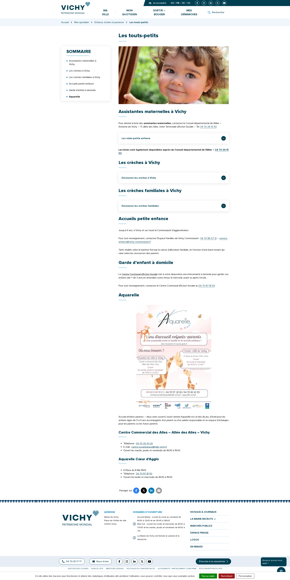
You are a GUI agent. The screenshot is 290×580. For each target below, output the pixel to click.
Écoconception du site (210, 568)
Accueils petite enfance (81, 83)
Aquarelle (74, 96)
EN (172, 3)
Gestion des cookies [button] (78, 568)
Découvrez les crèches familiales (140, 205)
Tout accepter (208, 576)
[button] (281, 571)
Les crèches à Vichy (79, 70)
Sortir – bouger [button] (159, 12)
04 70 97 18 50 (207, 285)
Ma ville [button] (105, 12)
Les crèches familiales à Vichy (84, 77)
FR (177, 3)
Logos (194, 539)
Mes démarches (189, 12)
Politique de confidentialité (141, 568)
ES (188, 3)
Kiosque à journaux (203, 512)
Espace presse (199, 532)
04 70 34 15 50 (208, 126)
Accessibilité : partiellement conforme (177, 568)
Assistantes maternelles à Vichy (82, 62)
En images (196, 546)
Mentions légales (115, 568)
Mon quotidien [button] (129, 12)
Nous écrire (102, 561)
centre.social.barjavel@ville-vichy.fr (149, 446)
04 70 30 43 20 (144, 443)
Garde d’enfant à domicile (82, 90)
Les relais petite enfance (136, 138)
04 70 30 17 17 (74, 561)
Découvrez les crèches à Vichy (139, 177)
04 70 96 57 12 (208, 238)
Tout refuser (226, 576)
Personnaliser (245, 576)
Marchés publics (201, 525)
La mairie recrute (203, 519)
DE (183, 3)
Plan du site (97, 568)
